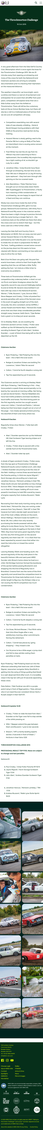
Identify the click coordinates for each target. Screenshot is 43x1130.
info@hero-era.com (7, 1056)
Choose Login (5, 1066)
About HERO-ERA (7, 1068)
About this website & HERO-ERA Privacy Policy (14, 1127)
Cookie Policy (34, 1127)
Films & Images (20, 1076)
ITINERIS (18, 1068)
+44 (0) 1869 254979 (9, 1053)
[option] (21, 46)
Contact (4, 1071)
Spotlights (4, 1073)
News (17, 1073)
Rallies (17, 1066)
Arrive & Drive (19, 1071)
